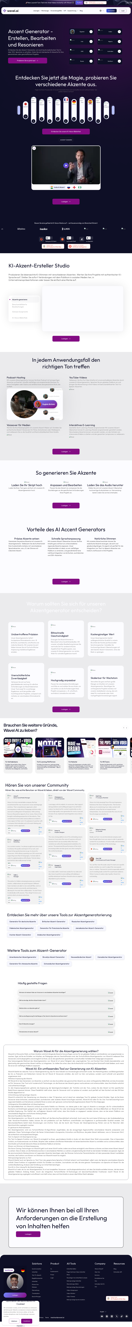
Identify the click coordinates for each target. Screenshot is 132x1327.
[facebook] (121, 1316)
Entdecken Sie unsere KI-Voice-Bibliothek (66, 131)
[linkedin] (102, 1316)
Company (100, 1263)
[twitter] (106, 1316)
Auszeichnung (71, 11)
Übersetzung (35, 1290)
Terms (47, 1317)
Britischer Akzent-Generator (53, 921)
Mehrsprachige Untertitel (74, 1281)
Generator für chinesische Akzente (23, 963)
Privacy (41, 1317)
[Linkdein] (111, 1316)
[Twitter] (116, 1316)
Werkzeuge (45, 11)
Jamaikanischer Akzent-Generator (89, 928)
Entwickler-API (118, 1272)
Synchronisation (36, 1269)
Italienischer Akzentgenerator (21, 928)
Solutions (37, 1263)
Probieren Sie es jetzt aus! (26, 60)
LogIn (123, 11)
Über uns (97, 1272)
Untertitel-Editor (71, 1269)
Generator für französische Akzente (54, 928)
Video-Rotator (71, 1293)
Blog (81, 11)
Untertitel (34, 1272)
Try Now (79, 2)
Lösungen (36, 11)
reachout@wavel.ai (57, 1317)
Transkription (36, 1293)
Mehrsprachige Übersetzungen (75, 1287)
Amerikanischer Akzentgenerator (22, 957)
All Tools (71, 1263)
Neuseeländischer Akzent (81, 957)
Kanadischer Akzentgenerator (110, 957)
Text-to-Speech (36, 1275)
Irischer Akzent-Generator (20, 935)
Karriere (97, 1275)
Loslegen (64, 202)
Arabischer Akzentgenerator (48, 935)
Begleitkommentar (37, 1278)
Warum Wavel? (99, 1269)
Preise (52, 1274)
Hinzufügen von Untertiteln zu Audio (77, 1278)
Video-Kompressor (72, 1290)
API (65, 11)
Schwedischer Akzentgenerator (56, 963)
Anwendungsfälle (56, 11)
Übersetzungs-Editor (73, 1284)
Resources (119, 1263)
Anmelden (111, 11)
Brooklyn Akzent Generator (54, 957)
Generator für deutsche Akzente (22, 921)
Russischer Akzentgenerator (83, 921)
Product (54, 1263)
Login (52, 1278)
